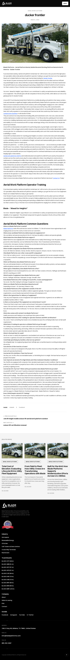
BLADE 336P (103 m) (8, 589)
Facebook (22, 407)
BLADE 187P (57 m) (8, 567)
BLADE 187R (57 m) (8, 570)
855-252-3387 (6, 643)
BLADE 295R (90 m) (8, 586)
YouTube (22, 615)
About (4, 597)
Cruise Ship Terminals (9, 549)
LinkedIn (11, 407)
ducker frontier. (47, 78)
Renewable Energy (8, 540)
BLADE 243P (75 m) (8, 576)
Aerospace (5, 537)
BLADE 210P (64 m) (8, 573)
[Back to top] (66, 655)
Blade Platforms (8, 228)
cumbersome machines (10, 113)
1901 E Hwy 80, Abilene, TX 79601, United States (19, 628)
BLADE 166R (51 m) (8, 564)
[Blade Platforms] (7, 3)
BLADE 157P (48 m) (8, 561)
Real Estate (5, 553)
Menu (65, 3)
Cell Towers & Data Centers (11, 546)
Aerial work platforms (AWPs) (12, 156)
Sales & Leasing (7, 600)
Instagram (13, 615)
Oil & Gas (5, 543)
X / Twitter (30, 615)
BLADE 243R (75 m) (8, 579)
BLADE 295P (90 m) (8, 582)
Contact (4, 606)
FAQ (3, 603)
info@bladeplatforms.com (11, 636)
